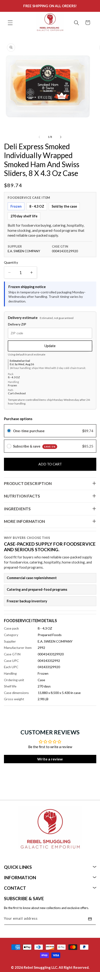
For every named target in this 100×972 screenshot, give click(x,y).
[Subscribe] (90, 919)
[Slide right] (61, 137)
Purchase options (18, 419)
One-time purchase (29, 431)
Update (50, 346)
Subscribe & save (34, 446)
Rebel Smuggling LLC (40, 967)
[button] (10, 22)
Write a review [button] (50, 759)
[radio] (9, 431)
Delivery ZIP (17, 324)
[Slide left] (39, 137)
